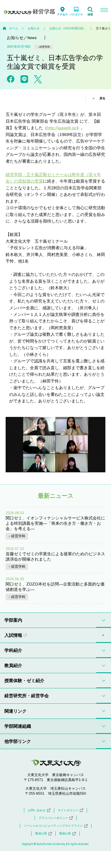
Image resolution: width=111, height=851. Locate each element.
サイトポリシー (68, 810)
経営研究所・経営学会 (26, 695)
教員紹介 (13, 665)
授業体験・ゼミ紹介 (24, 680)
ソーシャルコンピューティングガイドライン (53, 825)
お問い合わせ (37, 810)
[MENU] (104, 11)
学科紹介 (13, 650)
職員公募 (65, 833)
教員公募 (41, 833)
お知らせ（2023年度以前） (67, 28)
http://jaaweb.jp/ (62, 127)
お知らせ (34, 28)
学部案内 (13, 620)
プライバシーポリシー (53, 818)
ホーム (13, 28)
